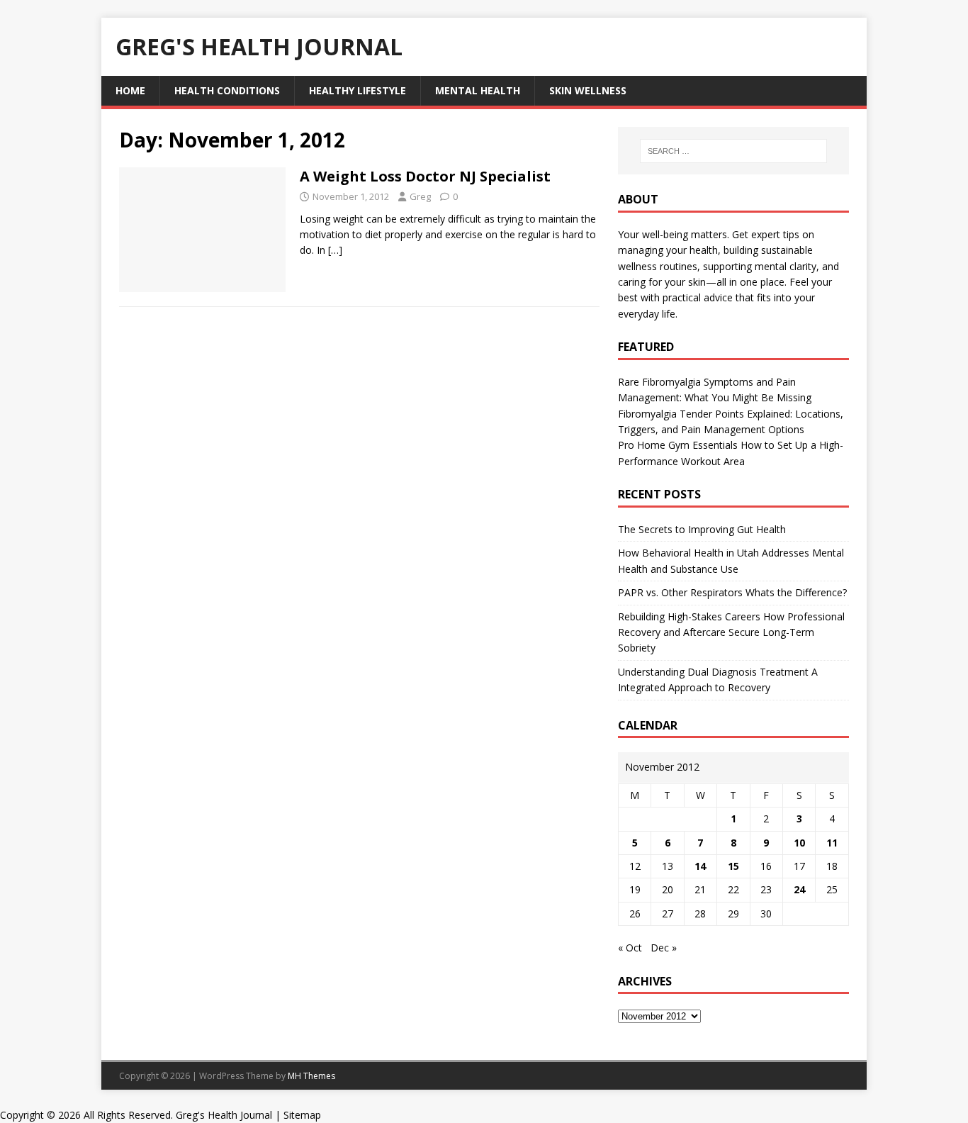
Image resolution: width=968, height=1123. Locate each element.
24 (799, 889)
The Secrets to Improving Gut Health (702, 529)
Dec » (664, 947)
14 (700, 866)
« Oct (630, 947)
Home (130, 90)
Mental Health (477, 90)
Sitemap (302, 1115)
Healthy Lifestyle (357, 90)
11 (832, 842)
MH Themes (311, 1076)
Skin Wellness (587, 90)
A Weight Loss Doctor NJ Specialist (425, 176)
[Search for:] (733, 151)
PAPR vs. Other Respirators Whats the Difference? (732, 592)
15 (733, 866)
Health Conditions (227, 90)
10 (799, 842)
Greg (420, 196)
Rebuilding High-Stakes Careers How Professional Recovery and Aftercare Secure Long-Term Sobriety (731, 632)
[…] (335, 250)
